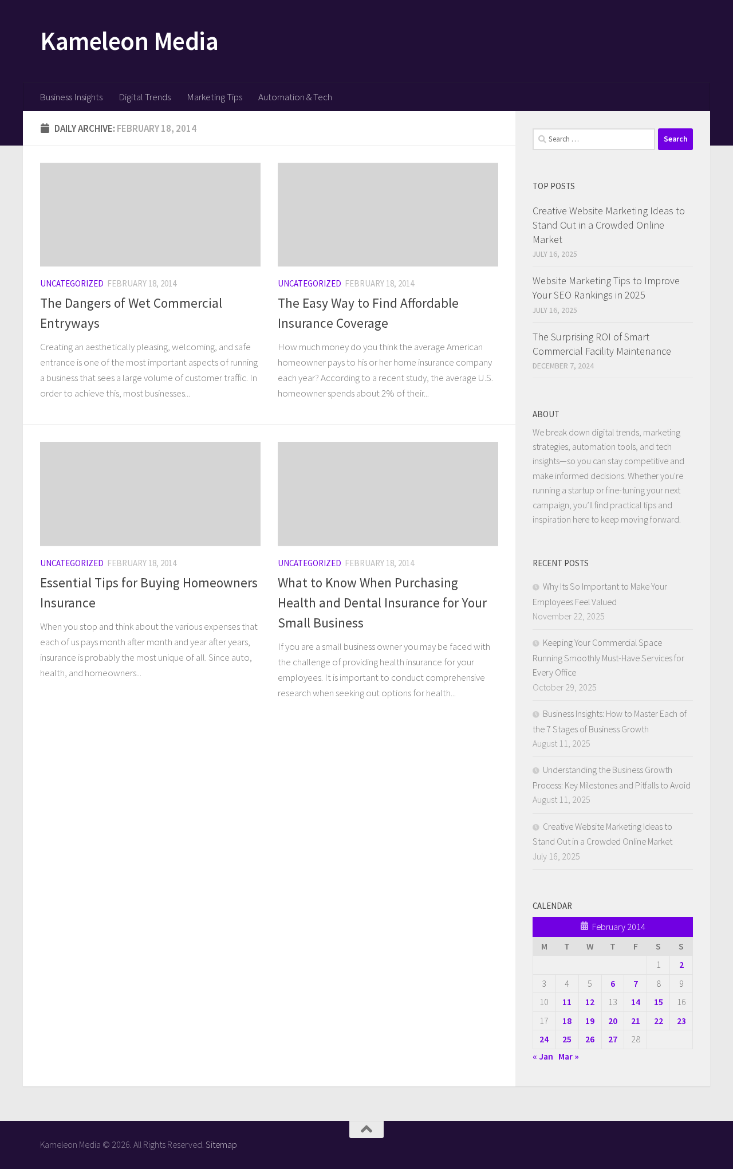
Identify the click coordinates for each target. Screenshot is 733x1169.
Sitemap (221, 1144)
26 (589, 1039)
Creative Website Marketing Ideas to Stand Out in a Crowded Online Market (609, 225)
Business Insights (71, 97)
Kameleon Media (129, 41)
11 (567, 1001)
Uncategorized (72, 283)
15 (658, 1001)
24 (544, 1039)
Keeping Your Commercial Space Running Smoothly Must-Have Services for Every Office (608, 657)
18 (567, 1020)
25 (567, 1039)
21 (635, 1020)
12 (589, 1001)
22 (658, 1020)
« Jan (543, 1056)
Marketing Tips (214, 97)
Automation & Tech (295, 97)
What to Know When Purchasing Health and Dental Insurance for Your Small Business (382, 602)
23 (681, 1020)
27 (612, 1039)
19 (589, 1020)
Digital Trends (145, 97)
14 (635, 1001)
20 (612, 1020)
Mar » (568, 1056)
